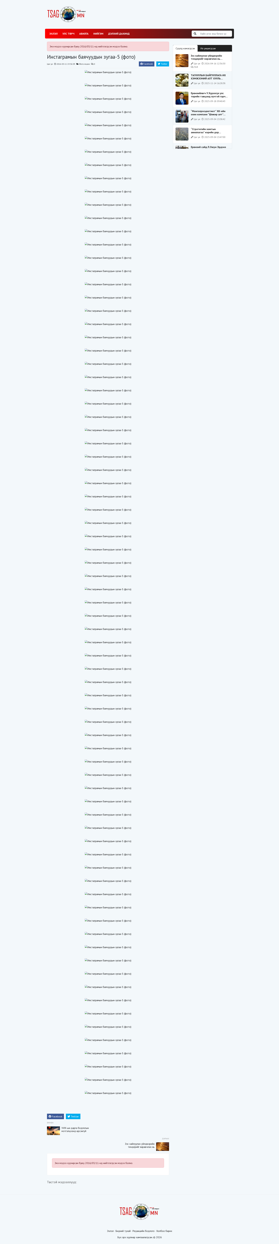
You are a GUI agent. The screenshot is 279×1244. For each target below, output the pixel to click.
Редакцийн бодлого (143, 1231)
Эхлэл (53, 33)
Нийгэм (98, 33)
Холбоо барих (164, 1231)
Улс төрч (68, 33)
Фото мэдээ (84, 64)
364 (195, 66)
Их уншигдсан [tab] (208, 48)
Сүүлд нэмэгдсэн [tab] (185, 48)
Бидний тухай (123, 1231)
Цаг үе (50, 64)
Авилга (83, 33)
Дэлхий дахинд (119, 33)
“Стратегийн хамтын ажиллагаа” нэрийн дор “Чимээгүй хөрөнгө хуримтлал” (209, 132)
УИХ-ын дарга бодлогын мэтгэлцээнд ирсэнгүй (75, 1129)
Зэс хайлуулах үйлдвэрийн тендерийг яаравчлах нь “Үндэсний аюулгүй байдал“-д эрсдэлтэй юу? (140, 1148)
